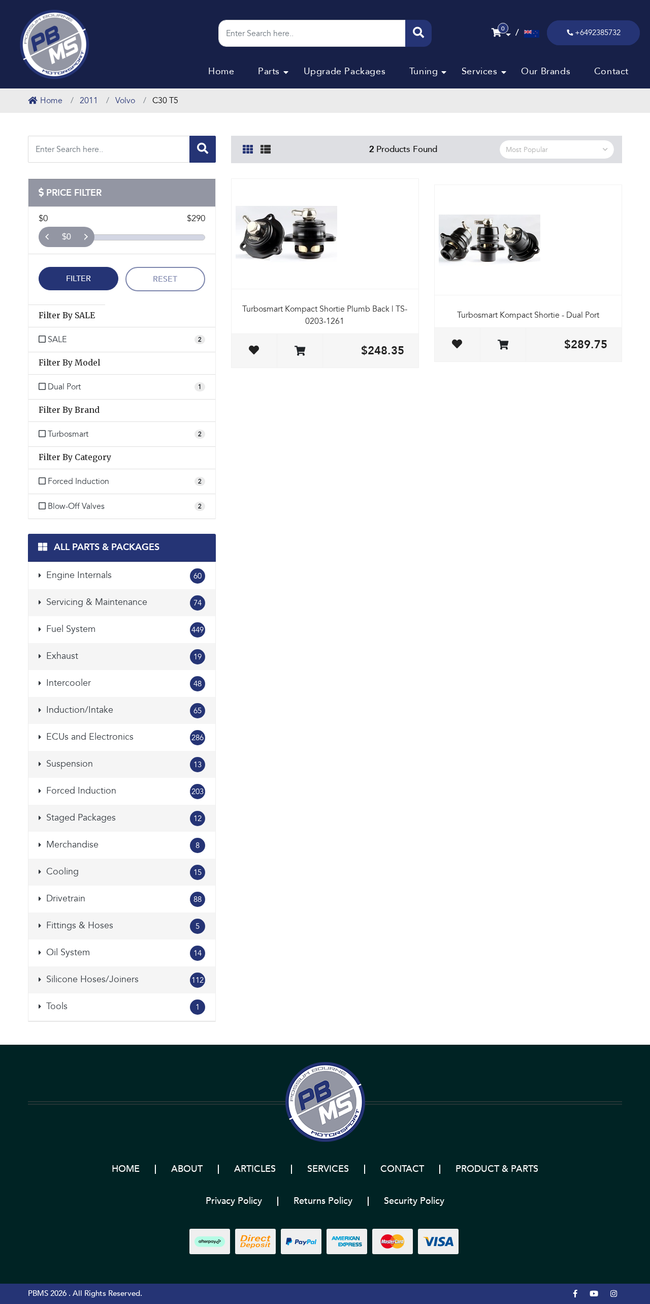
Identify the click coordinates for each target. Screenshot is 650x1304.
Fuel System (124, 629)
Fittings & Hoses (122, 925)
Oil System (123, 952)
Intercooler (123, 683)
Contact (611, 71)
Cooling (123, 871)
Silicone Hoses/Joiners (124, 979)
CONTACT (402, 1169)
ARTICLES (255, 1169)
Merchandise (122, 844)
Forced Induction (124, 790)
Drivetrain (123, 898)
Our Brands (545, 71)
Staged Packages (123, 817)
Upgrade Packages (345, 71)
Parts (269, 71)
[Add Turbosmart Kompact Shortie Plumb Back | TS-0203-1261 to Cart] (300, 351)
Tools (122, 1006)
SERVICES (328, 1169)
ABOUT (187, 1169)
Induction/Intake (123, 710)
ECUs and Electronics (124, 737)
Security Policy (414, 1201)
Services (480, 71)
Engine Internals (123, 575)
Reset (165, 279)
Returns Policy (323, 1201)
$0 (66, 236)
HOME (126, 1169)
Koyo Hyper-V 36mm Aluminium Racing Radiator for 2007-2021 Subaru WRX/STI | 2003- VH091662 (78, 1257)
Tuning (423, 71)
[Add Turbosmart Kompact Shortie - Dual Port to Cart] (503, 345)
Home (221, 71)
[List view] (265, 148)
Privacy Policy (234, 1201)
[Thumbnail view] (248, 148)
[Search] (418, 33)
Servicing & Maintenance (123, 602)
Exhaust (123, 656)
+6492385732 (598, 32)
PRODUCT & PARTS (497, 1169)
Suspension (123, 763)
